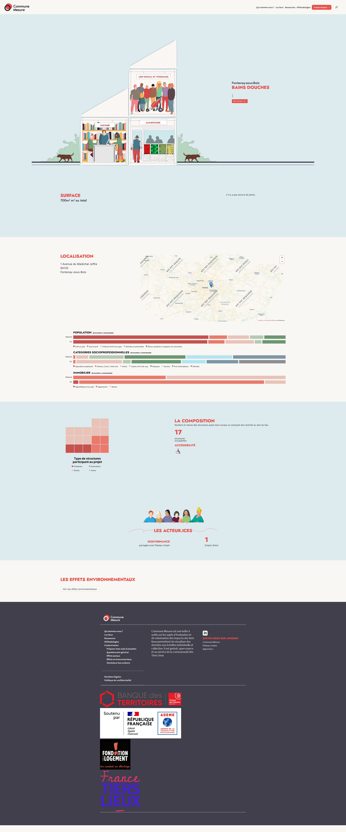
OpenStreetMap (270, 320)
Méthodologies (303, 7)
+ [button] (282, 257)
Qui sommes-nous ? (265, 7)
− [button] (282, 261)
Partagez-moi (241, 101)
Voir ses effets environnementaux (80, 589)
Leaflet (260, 320)
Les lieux (280, 7)
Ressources (290, 7)
